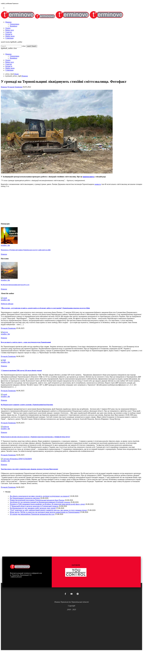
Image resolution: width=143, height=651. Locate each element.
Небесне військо (7, 304)
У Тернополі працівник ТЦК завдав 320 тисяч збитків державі (21, 370)
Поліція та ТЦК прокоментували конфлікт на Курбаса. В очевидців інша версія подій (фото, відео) (47, 504)
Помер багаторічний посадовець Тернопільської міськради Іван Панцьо (37, 500)
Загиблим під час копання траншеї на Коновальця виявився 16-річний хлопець (40, 502)
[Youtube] (71, 594)
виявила (98, 184)
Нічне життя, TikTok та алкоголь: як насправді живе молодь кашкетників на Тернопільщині (45, 512)
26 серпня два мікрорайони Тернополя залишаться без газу (32, 514)
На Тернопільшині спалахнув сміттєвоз (25, 498)
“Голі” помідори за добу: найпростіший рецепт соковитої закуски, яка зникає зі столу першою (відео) (48, 510)
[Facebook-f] (65, 594)
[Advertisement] (68, 204)
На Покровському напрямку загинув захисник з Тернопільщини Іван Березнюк (27, 404)
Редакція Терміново (14, 87)
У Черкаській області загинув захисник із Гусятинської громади (34, 506)
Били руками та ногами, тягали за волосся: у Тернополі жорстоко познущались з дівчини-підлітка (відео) (35, 437)
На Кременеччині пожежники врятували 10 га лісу (15, 284)
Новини (4, 87)
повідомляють (88, 177)
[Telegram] (78, 594)
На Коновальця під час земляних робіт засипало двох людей (33, 508)
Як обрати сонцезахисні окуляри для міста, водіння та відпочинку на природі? (40, 496)
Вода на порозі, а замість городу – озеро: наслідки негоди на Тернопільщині (26, 342)
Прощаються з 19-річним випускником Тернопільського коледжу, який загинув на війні (25, 249)
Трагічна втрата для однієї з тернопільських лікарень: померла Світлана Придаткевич (29, 469)
